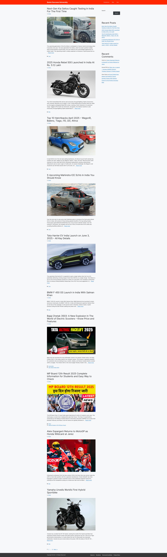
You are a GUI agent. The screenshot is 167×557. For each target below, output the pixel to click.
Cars (118, 2)
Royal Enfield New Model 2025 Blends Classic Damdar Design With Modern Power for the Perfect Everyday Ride (110, 78)
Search (103, 10)
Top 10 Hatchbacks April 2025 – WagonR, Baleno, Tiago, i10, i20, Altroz (69, 119)
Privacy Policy (117, 555)
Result (64, 425)
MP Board (60, 425)
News (49, 423)
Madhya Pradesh (52, 425)
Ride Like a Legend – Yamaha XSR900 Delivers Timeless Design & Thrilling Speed (111, 69)
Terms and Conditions (107, 555)
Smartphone (106, 2)
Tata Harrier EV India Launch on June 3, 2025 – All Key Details (68, 237)
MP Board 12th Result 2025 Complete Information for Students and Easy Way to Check (69, 376)
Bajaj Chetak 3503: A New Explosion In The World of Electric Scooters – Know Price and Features (70, 318)
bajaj (49, 367)
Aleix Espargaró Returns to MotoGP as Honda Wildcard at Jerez (67, 432)
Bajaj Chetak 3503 (55, 367)
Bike (113, 2)
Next (55, 549)
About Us (92, 555)
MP (57, 425)
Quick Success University (57, 2)
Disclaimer (98, 555)
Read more (51, 52)
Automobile (50, 366)
